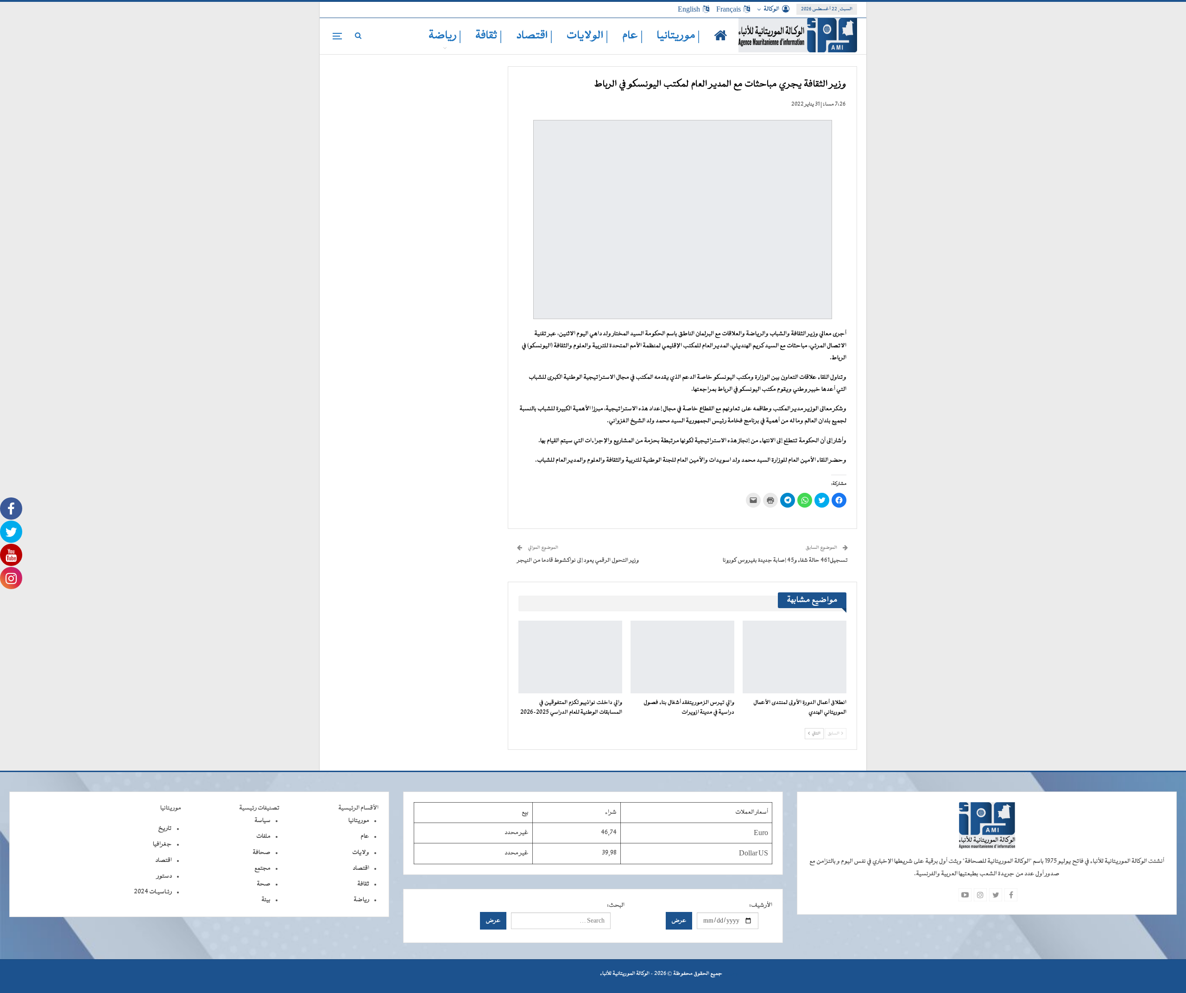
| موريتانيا (678, 36)
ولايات (360, 852)
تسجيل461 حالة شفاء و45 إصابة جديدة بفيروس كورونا (785, 560)
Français (728, 9)
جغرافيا (162, 844)
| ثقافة (488, 36)
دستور (164, 876)
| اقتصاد (534, 36)
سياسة (262, 820)
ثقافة (363, 884)
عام (364, 836)
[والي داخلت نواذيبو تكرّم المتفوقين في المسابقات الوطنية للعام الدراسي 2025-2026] (570, 657)
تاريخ (165, 828)
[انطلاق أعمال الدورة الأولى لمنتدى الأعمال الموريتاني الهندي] (794, 657)
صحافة (261, 852)
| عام (632, 36)
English (689, 9)
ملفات (263, 836)
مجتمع (262, 868)
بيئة (266, 900)
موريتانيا (358, 820)
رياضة (361, 900)
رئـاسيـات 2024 (153, 892)
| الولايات (587, 36)
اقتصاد (361, 868)
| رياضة (445, 36)
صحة (264, 884)
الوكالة (771, 9)
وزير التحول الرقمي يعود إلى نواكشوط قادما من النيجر (578, 560)
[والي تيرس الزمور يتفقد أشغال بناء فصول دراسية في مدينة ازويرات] (682, 657)
